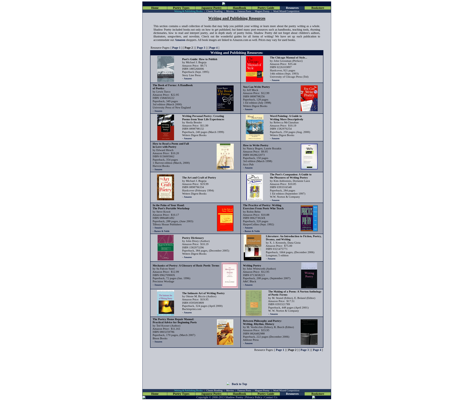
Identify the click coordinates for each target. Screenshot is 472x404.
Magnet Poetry (262, 11)
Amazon (180, 39)
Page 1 (176, 47)
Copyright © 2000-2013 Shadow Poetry (219, 397)
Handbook (239, 7)
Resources (292, 7)
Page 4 (213, 47)
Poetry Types (181, 7)
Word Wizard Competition (286, 11)
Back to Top (239, 384)
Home (155, 7)
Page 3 (201, 47)
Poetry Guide (266, 7)
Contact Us (270, 397)
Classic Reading (214, 11)
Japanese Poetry (211, 7)
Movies (230, 11)
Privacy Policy (253, 397)
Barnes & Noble (161, 231)
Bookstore (317, 7)
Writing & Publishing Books (188, 11)
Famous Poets (244, 11)
